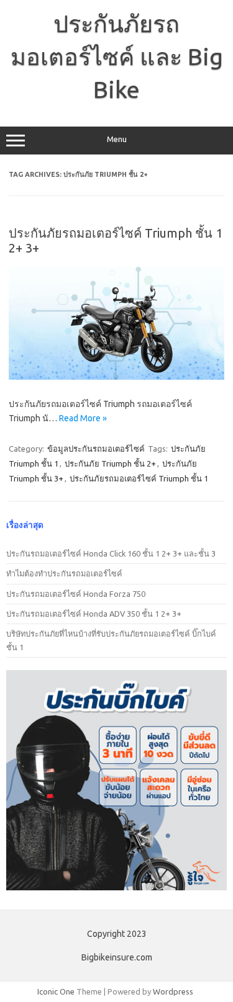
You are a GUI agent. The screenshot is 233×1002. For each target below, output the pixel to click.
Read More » (83, 418)
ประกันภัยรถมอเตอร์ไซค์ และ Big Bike (117, 56)
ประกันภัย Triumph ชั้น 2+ (110, 463)
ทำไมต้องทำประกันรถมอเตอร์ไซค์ (64, 573)
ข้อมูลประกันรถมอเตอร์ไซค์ (96, 448)
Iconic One (56, 991)
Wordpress (173, 991)
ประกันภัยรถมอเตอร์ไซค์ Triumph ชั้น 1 (139, 478)
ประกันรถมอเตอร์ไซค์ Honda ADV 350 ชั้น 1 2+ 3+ (93, 613)
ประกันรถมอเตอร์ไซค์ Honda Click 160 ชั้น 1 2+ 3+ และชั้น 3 (111, 553)
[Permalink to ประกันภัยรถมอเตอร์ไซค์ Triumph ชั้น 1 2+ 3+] (116, 377)
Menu (117, 139)
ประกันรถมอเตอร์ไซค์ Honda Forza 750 (75, 593)
